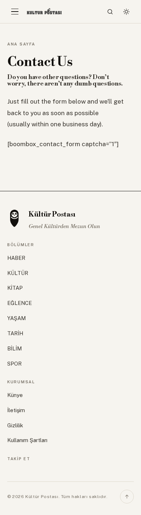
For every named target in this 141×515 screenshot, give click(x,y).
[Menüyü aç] (14, 11)
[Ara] (110, 11)
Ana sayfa (21, 44)
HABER (16, 258)
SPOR (14, 364)
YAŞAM (16, 318)
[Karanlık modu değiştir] (126, 11)
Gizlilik (15, 425)
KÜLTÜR (17, 273)
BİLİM (14, 348)
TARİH (15, 333)
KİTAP (15, 288)
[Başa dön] (127, 496)
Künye (15, 395)
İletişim (16, 410)
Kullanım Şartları (27, 440)
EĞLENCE (19, 303)
